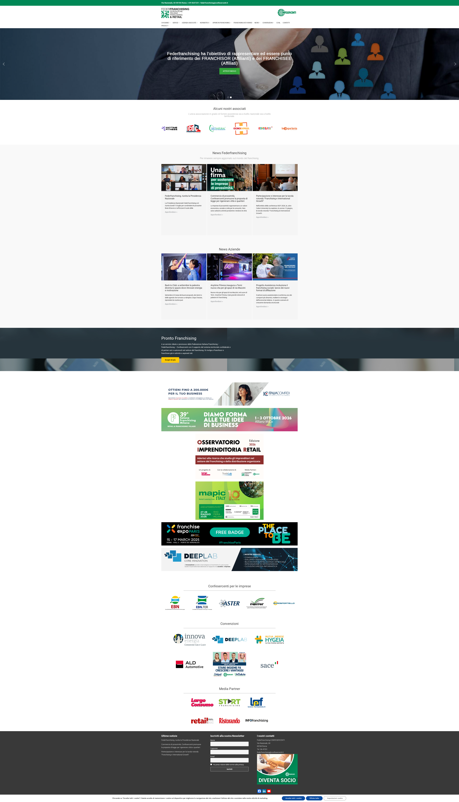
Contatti (286, 23)
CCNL (278, 23)
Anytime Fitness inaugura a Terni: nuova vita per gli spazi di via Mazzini (228, 286)
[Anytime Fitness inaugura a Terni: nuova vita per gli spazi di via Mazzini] (229, 266)
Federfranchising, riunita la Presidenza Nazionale (180, 740)
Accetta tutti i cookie (293, 798)
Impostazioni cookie (335, 798)
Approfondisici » (171, 212)
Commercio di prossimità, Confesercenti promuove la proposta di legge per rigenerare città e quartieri (229, 198)
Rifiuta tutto (314, 798)
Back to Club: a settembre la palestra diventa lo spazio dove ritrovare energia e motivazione (183, 288)
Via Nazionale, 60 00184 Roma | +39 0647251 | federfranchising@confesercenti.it (194, 3)
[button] (169, 22)
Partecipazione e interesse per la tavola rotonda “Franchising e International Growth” (274, 198)
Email (212, 756)
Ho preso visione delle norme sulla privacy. (228, 765)
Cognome (214, 748)
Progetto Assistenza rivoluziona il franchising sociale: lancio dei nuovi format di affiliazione (272, 288)
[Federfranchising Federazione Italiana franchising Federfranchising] (175, 13)
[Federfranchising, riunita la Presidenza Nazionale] (183, 177)
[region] (229, 64)
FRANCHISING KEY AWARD (243, 23)
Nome (212, 740)
